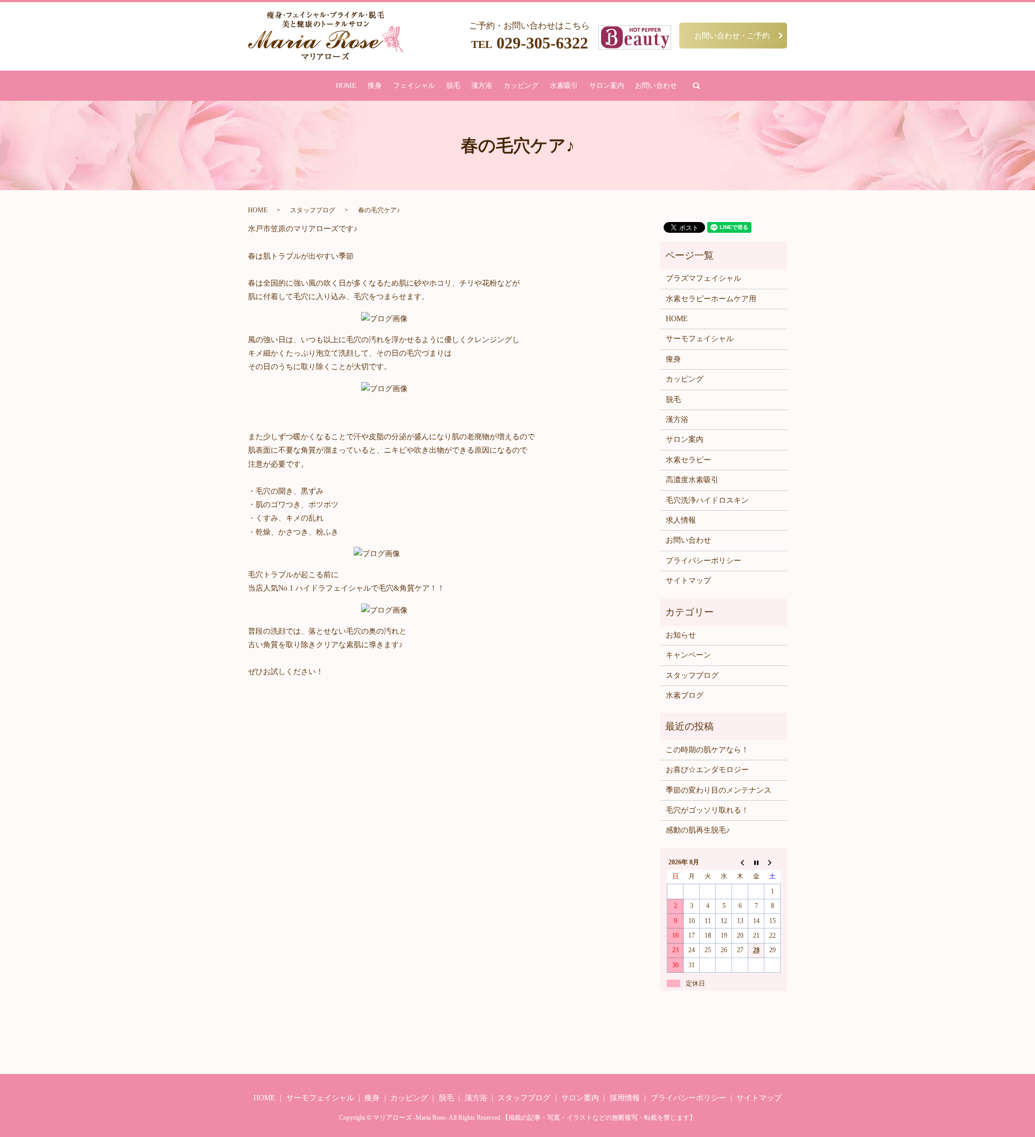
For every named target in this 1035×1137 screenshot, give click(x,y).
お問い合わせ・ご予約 (732, 35)
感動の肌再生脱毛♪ (698, 830)
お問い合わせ (656, 85)
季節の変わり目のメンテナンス (718, 790)
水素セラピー (688, 460)
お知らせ (681, 635)
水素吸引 (564, 85)
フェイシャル (414, 85)
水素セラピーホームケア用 (711, 299)
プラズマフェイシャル (703, 278)
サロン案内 (606, 85)
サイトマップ (688, 581)
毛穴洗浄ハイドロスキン (707, 500)
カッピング (521, 85)
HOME (346, 85)
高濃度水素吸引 (692, 480)
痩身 (375, 85)
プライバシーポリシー (703, 561)
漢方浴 (481, 85)
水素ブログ (684, 695)
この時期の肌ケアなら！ (707, 750)
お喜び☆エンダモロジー (707, 770)
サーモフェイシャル (700, 339)
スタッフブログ (312, 210)
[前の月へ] (740, 862)
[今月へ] (756, 862)
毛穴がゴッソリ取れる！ (707, 810)
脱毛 (453, 85)
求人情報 (681, 520)
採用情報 (625, 1098)
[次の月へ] (772, 862)
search (696, 86)
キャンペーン (688, 655)
